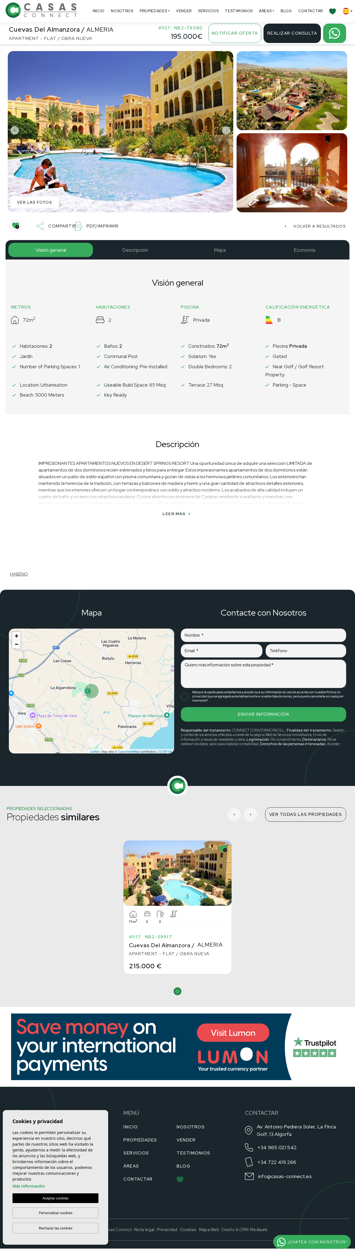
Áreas (265, 11)
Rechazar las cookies (55, 1228)
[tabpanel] (177, 907)
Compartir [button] (62, 226)
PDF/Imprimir (103, 226)
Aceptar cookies (55, 1198)
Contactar (310, 11)
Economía (304, 250)
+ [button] (16, 635)
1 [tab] (177, 991)
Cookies (188, 1229)
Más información (28, 1186)
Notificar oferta (235, 33)
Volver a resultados (319, 226)
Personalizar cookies (55, 1212)
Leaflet (94, 751)
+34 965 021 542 (277, 1147)
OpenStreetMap (128, 751)
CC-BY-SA (165, 751)
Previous (13, 130)
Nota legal (144, 1229)
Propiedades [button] (153, 11)
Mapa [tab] (220, 250)
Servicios (208, 11)
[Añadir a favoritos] (15, 225)
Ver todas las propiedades (305, 814)
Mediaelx (259, 1229)
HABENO (19, 574)
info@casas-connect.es (285, 1176)
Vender (184, 11)
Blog (286, 11)
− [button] (16, 644)
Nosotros (122, 11)
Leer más (174, 513)
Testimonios (239, 11)
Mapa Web (209, 1229)
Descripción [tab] (135, 250)
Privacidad (167, 1229)
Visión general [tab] (51, 250)
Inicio (99, 11)
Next (227, 130)
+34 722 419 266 (276, 1162)
